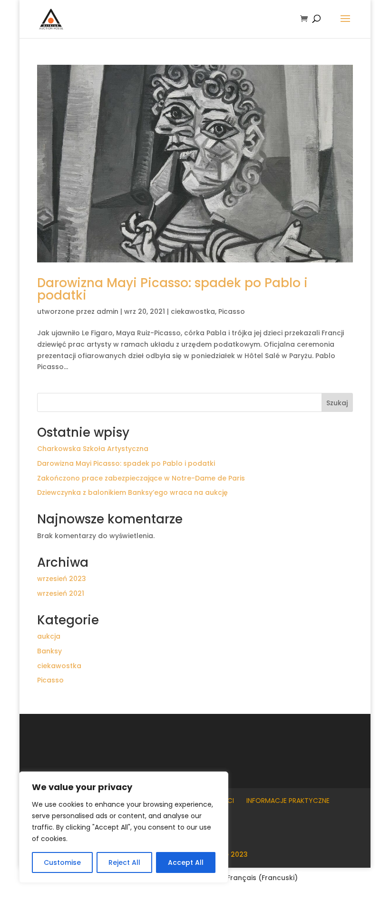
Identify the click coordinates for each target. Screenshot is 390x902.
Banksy (49, 651)
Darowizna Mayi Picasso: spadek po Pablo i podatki (172, 289)
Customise (62, 862)
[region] (123, 827)
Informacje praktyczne (288, 800)
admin (107, 311)
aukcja (48, 636)
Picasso (231, 311)
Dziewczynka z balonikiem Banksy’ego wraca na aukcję (132, 492)
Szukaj (337, 403)
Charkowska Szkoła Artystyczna (92, 448)
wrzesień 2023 (61, 578)
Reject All (124, 862)
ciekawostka (193, 311)
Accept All (186, 862)
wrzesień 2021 (60, 593)
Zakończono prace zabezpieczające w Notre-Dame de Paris (141, 478)
